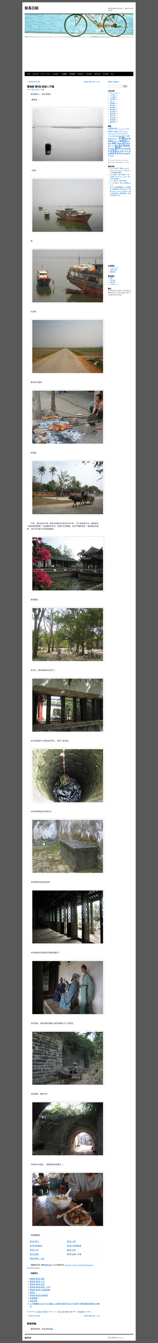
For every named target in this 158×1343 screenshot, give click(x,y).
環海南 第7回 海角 (33, 82)
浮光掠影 (72, 74)
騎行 (71, 1312)
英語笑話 (126, 151)
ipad (125, 129)
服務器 (122, 141)
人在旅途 (64, 74)
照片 (128, 143)
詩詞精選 (105, 74)
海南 (59, 1312)
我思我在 (112, 105)
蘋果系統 (114, 153)
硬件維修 (125, 149)
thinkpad (124, 133)
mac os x (118, 131)
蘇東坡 (67, 1312)
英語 (121, 151)
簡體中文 (110, 82)
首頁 (28, 74)
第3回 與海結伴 (36, 1245)
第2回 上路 (71, 1241)
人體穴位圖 (113, 270)
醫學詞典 (112, 272)
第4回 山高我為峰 (74, 1245)
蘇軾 (118, 151)
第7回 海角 (34, 1254)
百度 (112, 149)
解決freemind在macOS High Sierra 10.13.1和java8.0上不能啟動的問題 (120, 170)
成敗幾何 (80, 74)
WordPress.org (114, 284)
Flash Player (119, 162)
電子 (109, 146)
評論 (112, 282)
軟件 (121, 153)
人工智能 (112, 97)
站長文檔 (36, 74)
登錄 (51, 1329)
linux (127, 129)
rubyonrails (117, 133)
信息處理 (56, 74)
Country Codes (114, 268)
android (112, 128)
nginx (110, 133)
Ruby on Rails (45, 74)
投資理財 (112, 107)
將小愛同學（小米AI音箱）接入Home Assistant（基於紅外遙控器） (120, 177)
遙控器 (125, 153)
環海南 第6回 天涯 (37, 1284)
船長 (42, 89)
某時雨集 (89, 74)
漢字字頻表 (122, 181)
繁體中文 (116, 82)
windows (122, 136)
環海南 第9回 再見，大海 (92, 82)
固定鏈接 (81, 1312)
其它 (112, 74)
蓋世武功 (112, 116)
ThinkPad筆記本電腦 (113, 136)
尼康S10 (115, 139)
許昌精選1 (34, 1298)
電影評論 (97, 74)
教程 (127, 138)
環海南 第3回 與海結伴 (39, 1295)
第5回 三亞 (34, 1250)
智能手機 (116, 141)
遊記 (62, 1312)
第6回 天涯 (71, 1250)
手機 (121, 138)
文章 (112, 280)
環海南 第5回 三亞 (37, 1281)
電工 (113, 146)
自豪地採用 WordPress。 (117, 1337)
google (119, 129)
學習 (111, 139)
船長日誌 (32, 7)
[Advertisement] (79, 54)
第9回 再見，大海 (37, 1258)
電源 (120, 145)
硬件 (118, 148)
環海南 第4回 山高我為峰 (40, 1290)
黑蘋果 (112, 156)
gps (122, 129)
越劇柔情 (112, 122)
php (113, 134)
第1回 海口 (34, 1241)
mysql (126, 131)
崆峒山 (32, 1292)
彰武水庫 (33, 1301)
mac (110, 131)
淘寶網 (118, 144)
